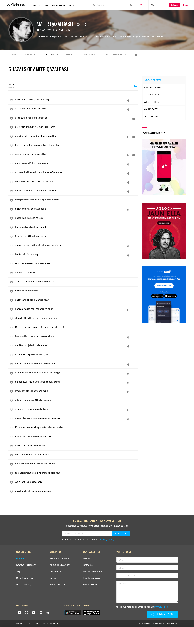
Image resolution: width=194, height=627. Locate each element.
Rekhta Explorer (58, 584)
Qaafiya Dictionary (26, 565)
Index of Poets (152, 80)
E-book (89, 54)
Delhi (61, 30)
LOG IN (153, 4)
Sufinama (88, 565)
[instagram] (40, 612)
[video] (134, 118)
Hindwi (86, 558)
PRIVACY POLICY (23, 623)
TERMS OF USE (39, 623)
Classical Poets (153, 94)
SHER (46, 5)
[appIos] (91, 612)
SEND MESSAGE (165, 614)
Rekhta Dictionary (92, 571)
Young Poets (151, 109)
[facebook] (19, 612)
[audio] (127, 100)
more (72, 5)
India (67, 30)
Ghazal (51, 54)
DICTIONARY (58, 5)
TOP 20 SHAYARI (115, 54)
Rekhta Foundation (60, 558)
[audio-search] (131, 5)
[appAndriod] (72, 612)
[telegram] (47, 612)
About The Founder (60, 565)
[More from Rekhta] (163, 5)
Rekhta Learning (91, 578)
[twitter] (26, 612)
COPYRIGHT (52, 623)
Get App (174, 5)
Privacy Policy (106, 539)
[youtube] (33, 612)
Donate (186, 5)
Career (53, 578)
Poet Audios (151, 116)
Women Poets (151, 102)
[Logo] (15, 5)
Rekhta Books (90, 584)
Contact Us (55, 571)
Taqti (18, 571)
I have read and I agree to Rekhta (89, 539)
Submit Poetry (23, 584)
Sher (70, 54)
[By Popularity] (135, 85)
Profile (30, 54)
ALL (14, 54)
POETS (36, 5)
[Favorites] (78, 24)
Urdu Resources (24, 578)
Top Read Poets (152, 87)
